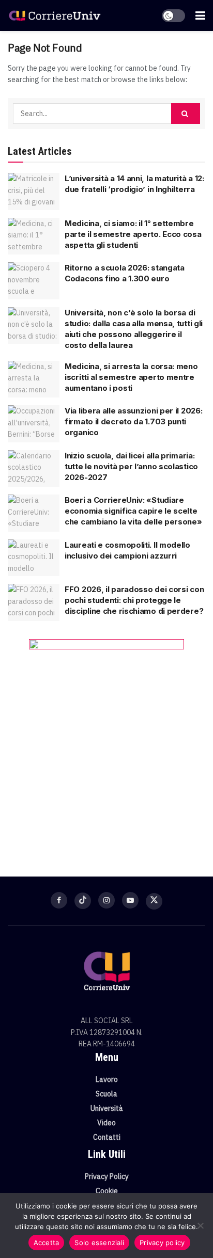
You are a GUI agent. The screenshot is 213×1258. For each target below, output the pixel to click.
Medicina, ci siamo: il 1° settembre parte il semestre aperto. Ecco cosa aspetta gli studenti (133, 234)
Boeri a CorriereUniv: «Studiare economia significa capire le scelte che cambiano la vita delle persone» (133, 511)
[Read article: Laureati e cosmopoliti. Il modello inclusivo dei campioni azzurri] (33, 558)
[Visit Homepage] (54, 16)
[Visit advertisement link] (106, 742)
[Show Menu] (200, 15)
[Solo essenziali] (200, 1225)
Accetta (46, 1242)
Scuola (106, 1093)
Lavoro (107, 1079)
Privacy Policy (107, 1176)
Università (106, 1108)
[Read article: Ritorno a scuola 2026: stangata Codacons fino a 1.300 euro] (33, 280)
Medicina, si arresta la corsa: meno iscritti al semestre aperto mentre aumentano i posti (131, 377)
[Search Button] (185, 113)
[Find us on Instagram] (106, 900)
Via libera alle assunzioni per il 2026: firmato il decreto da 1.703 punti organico (133, 421)
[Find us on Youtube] (130, 900)
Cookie (107, 1191)
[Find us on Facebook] (59, 900)
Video (106, 1122)
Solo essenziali (99, 1242)
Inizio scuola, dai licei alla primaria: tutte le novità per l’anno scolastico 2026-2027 (131, 466)
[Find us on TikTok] (82, 901)
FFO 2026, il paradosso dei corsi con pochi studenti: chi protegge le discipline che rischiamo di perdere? (134, 600)
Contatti (106, 1137)
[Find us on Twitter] (154, 901)
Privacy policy (162, 1242)
